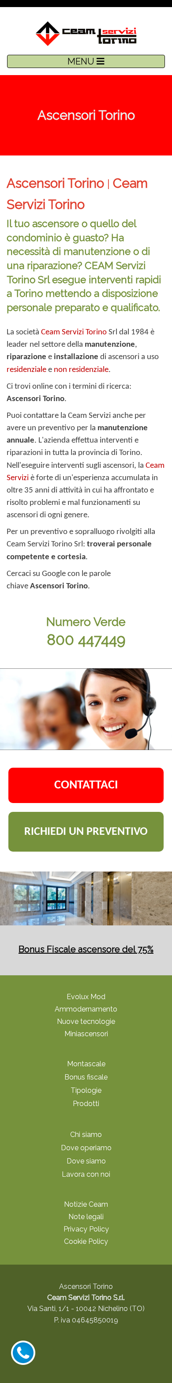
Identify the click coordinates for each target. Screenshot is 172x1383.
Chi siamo (86, 1134)
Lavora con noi (86, 1174)
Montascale (86, 1064)
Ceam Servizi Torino (74, 332)
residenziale (26, 370)
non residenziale (81, 370)
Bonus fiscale (86, 1077)
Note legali (86, 1216)
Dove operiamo (86, 1148)
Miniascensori (86, 1034)
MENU (82, 61)
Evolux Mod (86, 997)
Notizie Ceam (86, 1204)
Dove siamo (86, 1161)
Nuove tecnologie (86, 1021)
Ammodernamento (86, 1009)
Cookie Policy (86, 1241)
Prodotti (86, 1103)
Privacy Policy (86, 1229)
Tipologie (86, 1090)
